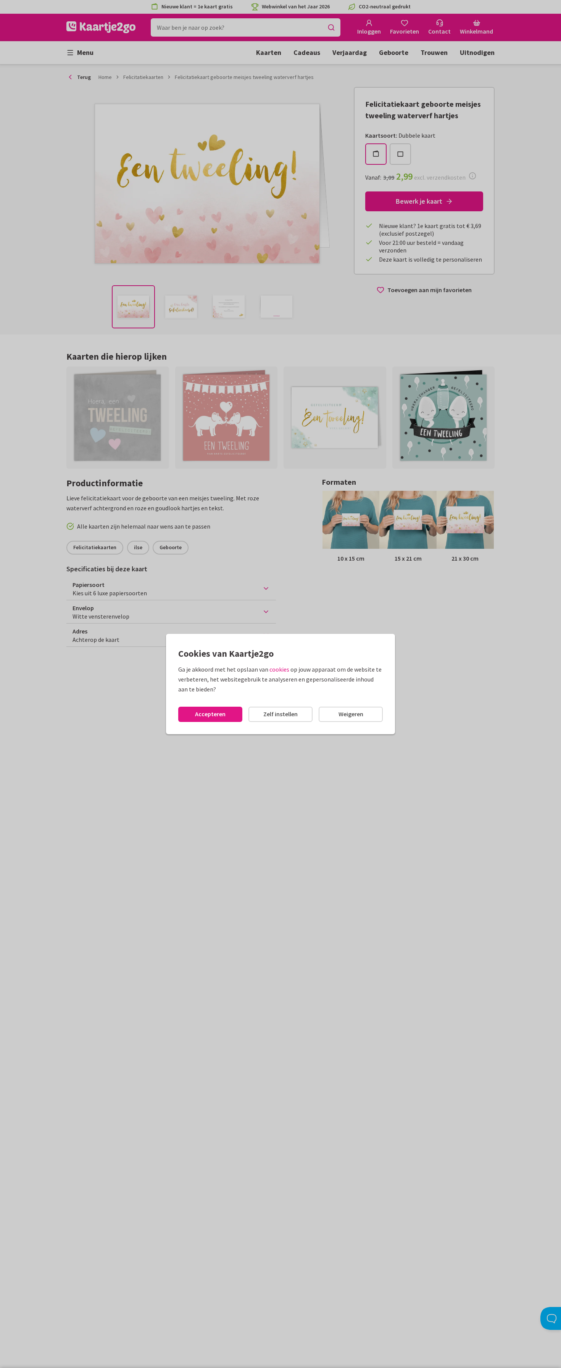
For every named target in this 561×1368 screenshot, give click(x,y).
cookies (279, 669)
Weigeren (351, 714)
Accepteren (210, 714)
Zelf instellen (280, 714)
